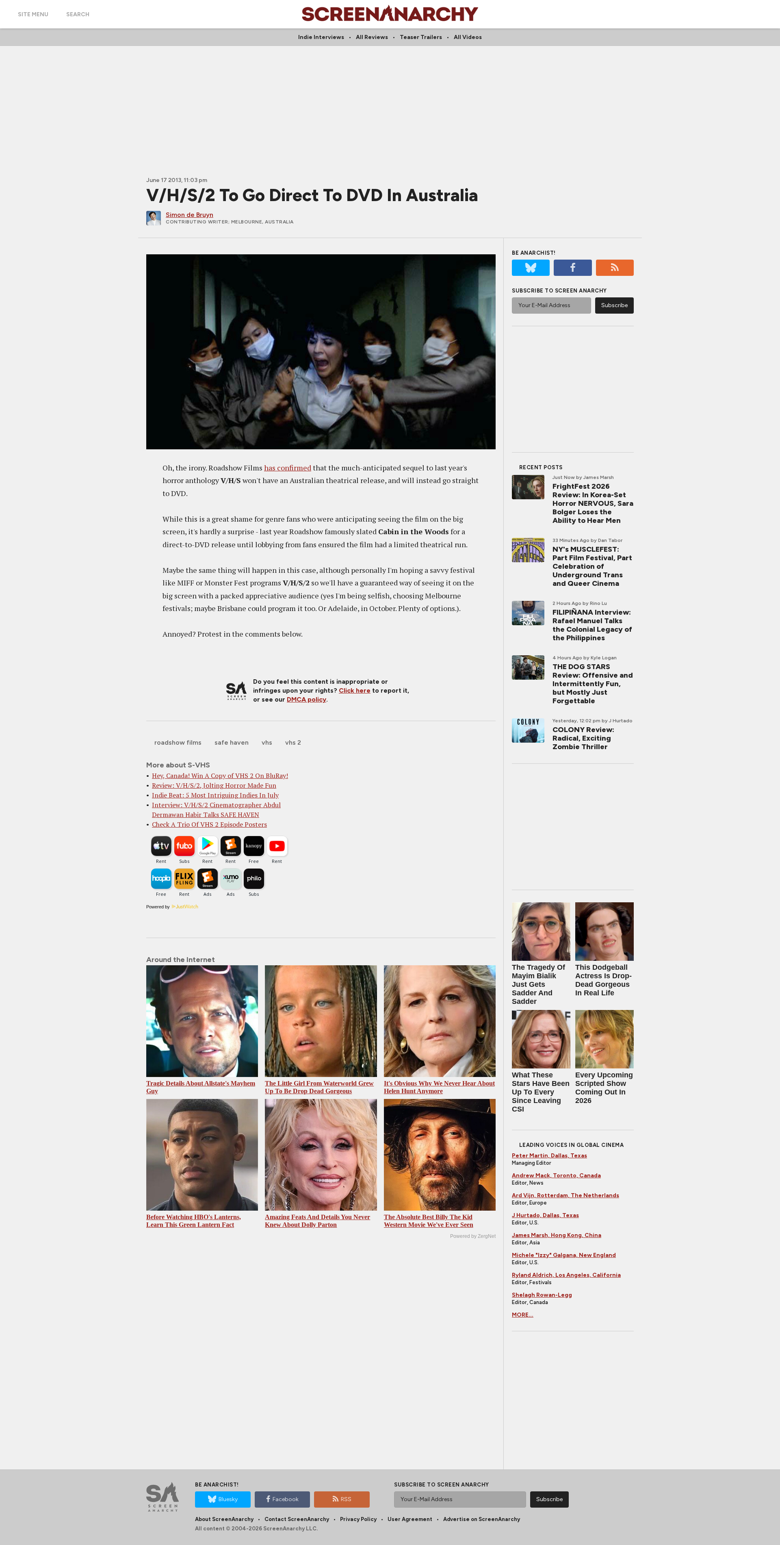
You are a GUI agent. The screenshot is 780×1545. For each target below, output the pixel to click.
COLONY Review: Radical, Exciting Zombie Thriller (583, 738)
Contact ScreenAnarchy (296, 1519)
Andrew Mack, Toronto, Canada (556, 1175)
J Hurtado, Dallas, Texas (545, 1215)
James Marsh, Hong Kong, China (556, 1235)
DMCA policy (306, 699)
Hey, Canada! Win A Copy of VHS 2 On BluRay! (220, 775)
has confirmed (287, 467)
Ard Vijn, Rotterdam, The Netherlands (565, 1195)
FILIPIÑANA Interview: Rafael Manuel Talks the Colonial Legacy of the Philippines (592, 625)
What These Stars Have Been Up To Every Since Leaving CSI (541, 1092)
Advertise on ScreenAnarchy (481, 1519)
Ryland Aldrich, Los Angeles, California (566, 1275)
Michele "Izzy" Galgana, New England (564, 1255)
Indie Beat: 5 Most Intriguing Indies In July (215, 795)
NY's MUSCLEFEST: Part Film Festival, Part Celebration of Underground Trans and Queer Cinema (592, 566)
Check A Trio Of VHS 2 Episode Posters (209, 824)
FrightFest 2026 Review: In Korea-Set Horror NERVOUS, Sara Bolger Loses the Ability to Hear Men (592, 503)
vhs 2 (293, 742)
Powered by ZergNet (473, 1236)
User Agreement (410, 1519)
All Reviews (372, 37)
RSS (346, 1499)
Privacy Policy (358, 1519)
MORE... (522, 1314)
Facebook (286, 1499)
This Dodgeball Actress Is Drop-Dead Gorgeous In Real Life (603, 980)
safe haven (231, 742)
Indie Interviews (321, 37)
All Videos (468, 37)
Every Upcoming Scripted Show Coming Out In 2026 (604, 1088)
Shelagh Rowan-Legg (542, 1294)
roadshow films (178, 742)
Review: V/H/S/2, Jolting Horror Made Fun (214, 785)
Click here (354, 690)
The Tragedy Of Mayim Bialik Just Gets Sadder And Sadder (538, 984)
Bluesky (228, 1499)
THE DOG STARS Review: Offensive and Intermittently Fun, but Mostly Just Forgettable (592, 683)
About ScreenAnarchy (224, 1519)
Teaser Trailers (421, 37)
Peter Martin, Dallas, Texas (549, 1155)
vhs (267, 742)
